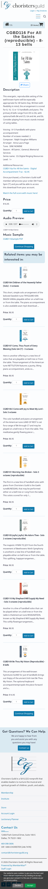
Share (26, 85)
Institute (5, 798)
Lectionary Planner (10, 819)
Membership (7, 792)
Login (32, 11)
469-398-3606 (7, 843)
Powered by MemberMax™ (13, 865)
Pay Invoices (42, 11)
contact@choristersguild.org (14, 852)
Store (3, 807)
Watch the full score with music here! (20, 193)
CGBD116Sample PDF (13, 239)
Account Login (8, 813)
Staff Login (6, 868)
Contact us (24, 748)
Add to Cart (28, 211)
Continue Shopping (24, 246)
